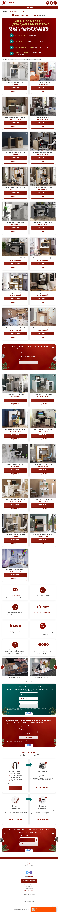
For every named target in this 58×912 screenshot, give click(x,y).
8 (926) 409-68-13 (16, 780)
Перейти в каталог (43, 820)
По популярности (14, 59)
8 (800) (29, 876)
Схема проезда (29, 890)
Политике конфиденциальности (40, 708)
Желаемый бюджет (30, 356)
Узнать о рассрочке (15, 820)
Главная (5, 11)
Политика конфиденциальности (21, 909)
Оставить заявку (15, 788)
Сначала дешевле (25, 59)
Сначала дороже (36, 59)
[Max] (30, 713)
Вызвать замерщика (42, 787)
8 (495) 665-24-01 (16, 777)
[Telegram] (27, 713)
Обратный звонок (29, 880)
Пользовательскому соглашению (15, 709)
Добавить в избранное (29, 894)
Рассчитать (15, 88)
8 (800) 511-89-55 (16, 775)
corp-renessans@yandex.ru (29, 884)
